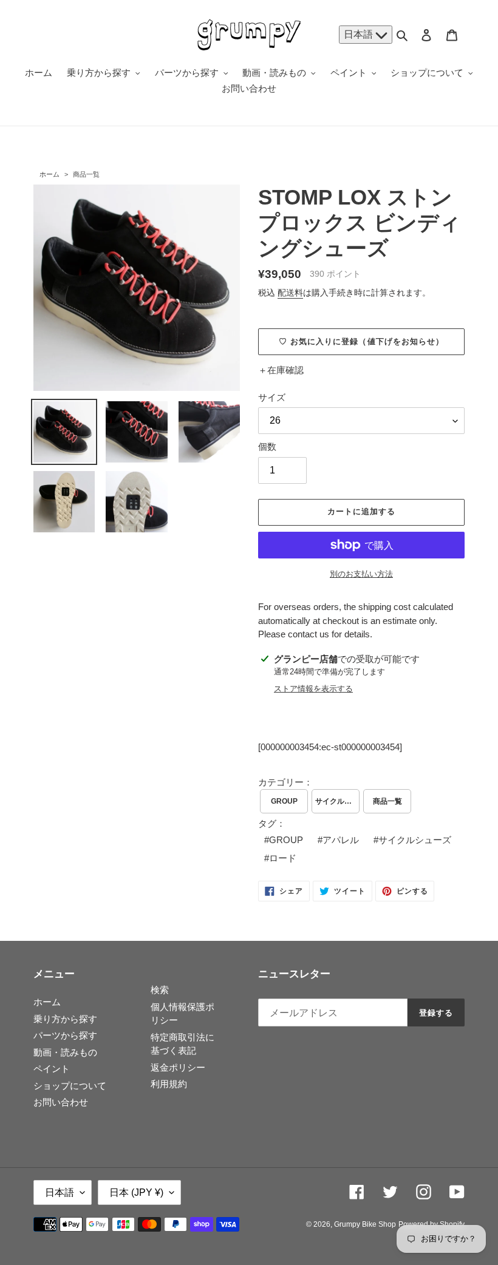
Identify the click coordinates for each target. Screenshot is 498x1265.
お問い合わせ (60, 1102)
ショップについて (69, 1085)
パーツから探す (65, 1035)
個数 (267, 446)
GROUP (284, 801)
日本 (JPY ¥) (136, 1192)
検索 (160, 990)
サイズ (271, 397)
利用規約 (169, 1084)
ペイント (51, 1068)
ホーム (49, 174)
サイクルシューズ (337, 801)
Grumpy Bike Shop (365, 1224)
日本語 (359, 34)
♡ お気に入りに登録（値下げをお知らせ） (361, 341)
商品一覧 (86, 174)
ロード (282, 858)
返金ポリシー (178, 1067)
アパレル (340, 840)
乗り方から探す (65, 1019)
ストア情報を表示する (313, 688)
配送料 (290, 292)
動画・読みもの (65, 1052)
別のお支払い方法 (361, 573)
